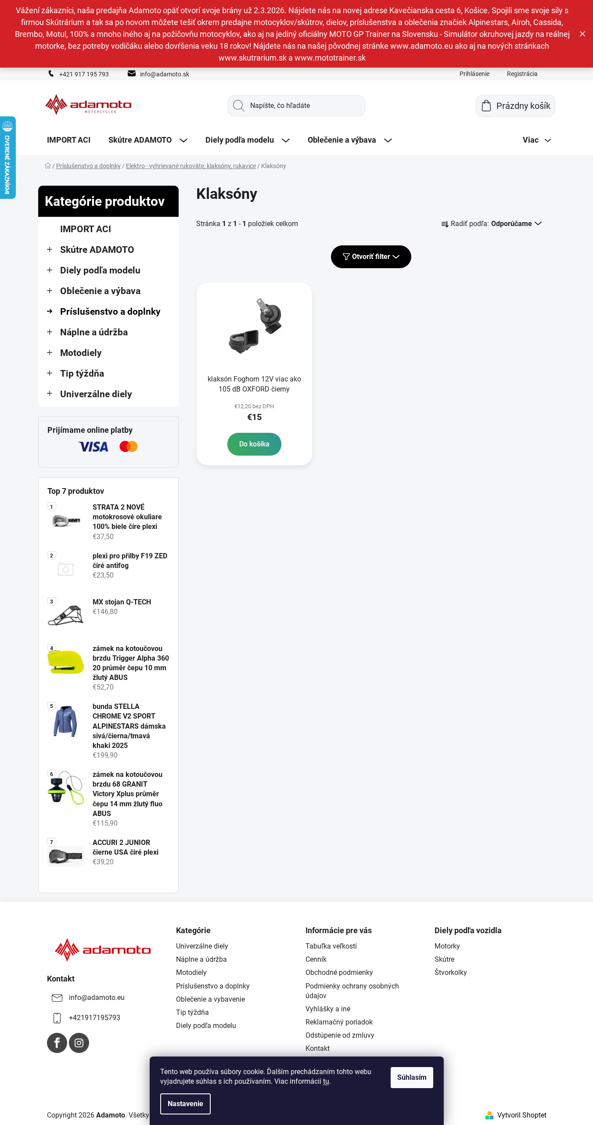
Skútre (444, 959)
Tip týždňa (82, 373)
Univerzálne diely (96, 394)
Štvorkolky (451, 972)
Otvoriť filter (371, 256)
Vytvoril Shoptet (521, 1115)
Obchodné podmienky (339, 972)
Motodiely (81, 353)
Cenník (316, 959)
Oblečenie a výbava (100, 291)
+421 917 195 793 (84, 74)
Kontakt (317, 1048)
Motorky (447, 946)
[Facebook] (57, 1043)
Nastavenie (185, 1104)
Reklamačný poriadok (339, 1022)
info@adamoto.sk (164, 74)
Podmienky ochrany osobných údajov (352, 991)
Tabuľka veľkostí (331, 946)
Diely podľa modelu (100, 270)
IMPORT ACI (85, 229)
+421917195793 (94, 1018)
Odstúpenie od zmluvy (339, 1035)
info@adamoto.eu (97, 997)
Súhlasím (412, 1077)
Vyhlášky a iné (327, 1009)
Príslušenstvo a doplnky (110, 311)
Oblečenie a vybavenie (210, 999)
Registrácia (522, 73)
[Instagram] (79, 1043)
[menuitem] (68, 140)
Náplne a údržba (94, 332)
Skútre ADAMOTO (97, 249)
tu (326, 1081)
